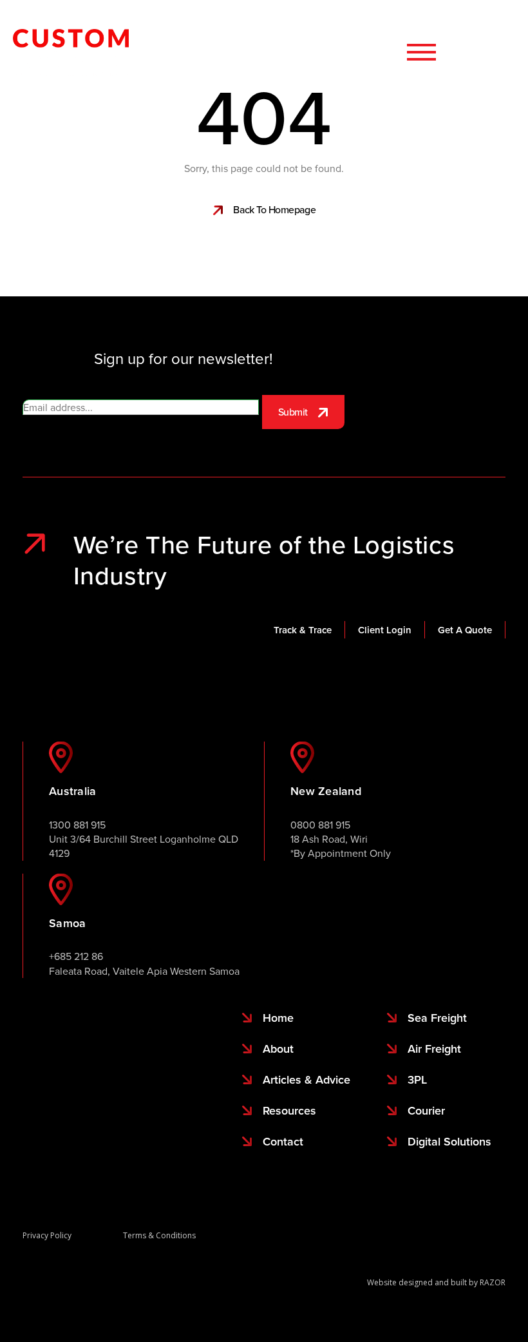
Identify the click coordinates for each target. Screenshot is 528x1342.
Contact (498, 52)
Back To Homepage (274, 209)
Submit (293, 412)
